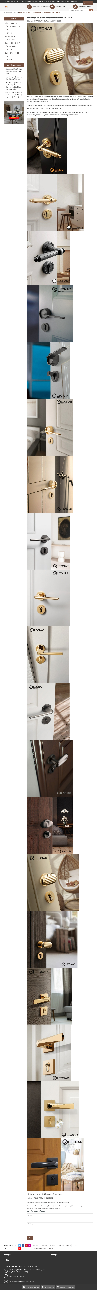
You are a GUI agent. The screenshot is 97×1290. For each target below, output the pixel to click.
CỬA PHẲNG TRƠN (11, 23)
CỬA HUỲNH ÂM (10, 46)
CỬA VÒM (8, 50)
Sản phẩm (53, 1245)
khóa (33, 1206)
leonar (46, 1208)
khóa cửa (38, 1206)
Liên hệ (51, 1248)
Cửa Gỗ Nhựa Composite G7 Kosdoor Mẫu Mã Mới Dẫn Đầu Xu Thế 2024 (13, 95)
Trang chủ (36, 1245)
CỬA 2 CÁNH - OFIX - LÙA (12, 54)
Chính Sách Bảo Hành (39, 1248)
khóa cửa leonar (54, 1206)
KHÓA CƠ (8, 33)
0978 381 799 (23, 1276)
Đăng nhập (74, 1)
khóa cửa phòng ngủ (65, 1206)
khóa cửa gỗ (45, 1206)
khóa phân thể (31, 1208)
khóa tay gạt (40, 1208)
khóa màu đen (86, 1206)
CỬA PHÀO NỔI (10, 40)
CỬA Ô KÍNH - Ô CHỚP (13, 43)
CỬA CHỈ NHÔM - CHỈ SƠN (12, 28)
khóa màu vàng (77, 1206)
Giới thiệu (44, 1245)
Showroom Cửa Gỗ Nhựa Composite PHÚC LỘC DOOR (13, 71)
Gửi (30, 1238)
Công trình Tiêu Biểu (64, 1245)
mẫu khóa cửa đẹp (54, 1208)
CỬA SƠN (8, 60)
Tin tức (75, 1245)
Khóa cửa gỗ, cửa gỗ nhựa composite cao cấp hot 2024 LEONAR (50, 18)
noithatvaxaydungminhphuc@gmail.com (21, 1281)
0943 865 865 (9, 1)
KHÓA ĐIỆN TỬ (10, 36)
